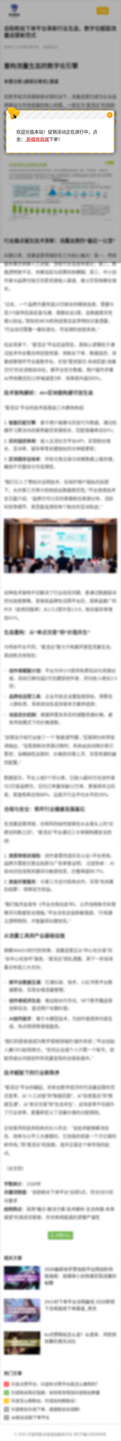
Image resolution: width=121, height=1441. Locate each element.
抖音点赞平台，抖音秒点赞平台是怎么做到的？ (55, 1384)
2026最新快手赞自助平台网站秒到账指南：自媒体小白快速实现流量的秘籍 (80, 1276)
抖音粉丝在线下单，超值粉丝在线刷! (45, 1409)
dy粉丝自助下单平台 (30, 1417)
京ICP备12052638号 (89, 1434)
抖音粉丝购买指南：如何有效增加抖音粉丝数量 (55, 1392)
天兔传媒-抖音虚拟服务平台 (49, 1434)
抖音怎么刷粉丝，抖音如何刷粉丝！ (45, 1400)
